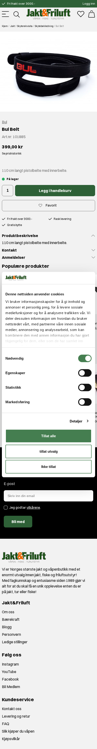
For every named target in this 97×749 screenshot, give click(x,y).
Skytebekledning (44, 26)
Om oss (8, 612)
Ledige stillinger (15, 642)
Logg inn (89, 3)
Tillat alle (48, 436)
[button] (48, 72)
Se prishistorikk (11, 153)
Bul (4, 122)
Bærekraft (11, 619)
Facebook (10, 679)
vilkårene (33, 507)
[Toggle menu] (5, 14)
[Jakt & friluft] (48, 14)
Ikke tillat (48, 467)
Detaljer (76, 421)
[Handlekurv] (91, 14)
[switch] (85, 373)
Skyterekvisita (24, 26)
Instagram (10, 664)
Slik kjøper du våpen (18, 731)
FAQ (5, 723)
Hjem (5, 26)
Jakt (12, 26)
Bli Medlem (11, 686)
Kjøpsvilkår (11, 738)
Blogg (7, 627)
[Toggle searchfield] (16, 14)
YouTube (9, 671)
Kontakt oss (11, 708)
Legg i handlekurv (55, 190)
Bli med (18, 521)
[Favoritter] (80, 14)
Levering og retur (16, 716)
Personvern (11, 634)
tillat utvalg (49, 451)
